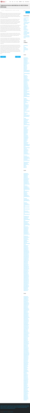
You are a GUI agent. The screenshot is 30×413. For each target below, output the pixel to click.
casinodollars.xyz (26, 138)
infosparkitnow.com (26, 304)
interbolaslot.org (26, 175)
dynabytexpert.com (26, 371)
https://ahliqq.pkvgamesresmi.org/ (11, 408)
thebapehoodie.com (26, 221)
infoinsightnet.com (26, 314)
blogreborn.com (26, 76)
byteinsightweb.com (26, 250)
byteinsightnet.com (26, 316)
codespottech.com (26, 245)
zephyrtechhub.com (26, 391)
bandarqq (25, 47)
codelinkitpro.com (26, 298)
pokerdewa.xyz (26, 140)
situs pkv (26, 407)
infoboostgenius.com (26, 268)
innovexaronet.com (26, 321)
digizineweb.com (26, 318)
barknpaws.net (25, 193)
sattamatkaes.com (26, 203)
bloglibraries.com (26, 218)
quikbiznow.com (26, 395)
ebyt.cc (24, 103)
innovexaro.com (26, 361)
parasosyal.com (26, 222)
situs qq (13, 405)
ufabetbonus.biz (26, 163)
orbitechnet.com (26, 388)
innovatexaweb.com (26, 302)
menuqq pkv (1, 405)
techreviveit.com (26, 263)
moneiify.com (25, 198)
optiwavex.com (25, 389)
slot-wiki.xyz (25, 141)
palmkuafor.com (26, 176)
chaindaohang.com (26, 104)
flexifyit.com (25, 372)
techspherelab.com (26, 348)
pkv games (18, 10)
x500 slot (1, 406)
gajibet (6, 408)
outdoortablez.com (26, 241)
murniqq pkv (11, 406)
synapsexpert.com (26, 393)
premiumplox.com (26, 126)
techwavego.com (26, 339)
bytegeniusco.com (26, 265)
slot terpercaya (22, 405)
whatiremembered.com (27, 100)
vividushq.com (25, 384)
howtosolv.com (25, 121)
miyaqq (4, 408)
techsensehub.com (26, 300)
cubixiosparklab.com (26, 324)
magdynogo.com (26, 290)
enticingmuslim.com (26, 223)
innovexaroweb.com (26, 343)
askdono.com (25, 68)
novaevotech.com (26, 325)
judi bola (28, 405)
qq (17, 407)
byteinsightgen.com (26, 271)
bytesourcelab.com (26, 362)
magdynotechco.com (26, 303)
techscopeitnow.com (26, 286)
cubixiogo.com (25, 386)
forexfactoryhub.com (26, 80)
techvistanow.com (26, 322)
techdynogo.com (26, 246)
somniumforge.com (26, 217)
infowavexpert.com (26, 264)
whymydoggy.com (26, 173)
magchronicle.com (26, 247)
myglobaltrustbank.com (27, 144)
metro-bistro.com (26, 120)
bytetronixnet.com (26, 287)
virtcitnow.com (25, 77)
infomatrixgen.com (26, 273)
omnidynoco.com (26, 390)
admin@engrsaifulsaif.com (8, 10)
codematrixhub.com (26, 266)
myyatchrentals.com (26, 199)
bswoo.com (25, 167)
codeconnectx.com (26, 319)
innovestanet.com (26, 370)
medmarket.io (25, 240)
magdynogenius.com (26, 251)
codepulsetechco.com (26, 317)
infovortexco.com (26, 337)
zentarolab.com (26, 394)
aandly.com (25, 166)
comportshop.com (26, 149)
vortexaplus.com (26, 385)
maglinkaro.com (26, 345)
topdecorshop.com (26, 150)
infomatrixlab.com (26, 349)
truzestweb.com (26, 392)
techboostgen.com (26, 299)
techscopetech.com (26, 341)
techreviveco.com (26, 344)
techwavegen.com (26, 269)
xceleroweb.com (26, 396)
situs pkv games (26, 48)
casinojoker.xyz (26, 139)
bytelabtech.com (26, 301)
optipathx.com (25, 367)
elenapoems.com (26, 226)
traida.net (25, 118)
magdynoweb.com (26, 342)
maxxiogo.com (25, 373)
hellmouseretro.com (26, 227)
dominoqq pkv (4, 406)
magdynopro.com (26, 261)
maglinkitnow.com (26, 249)
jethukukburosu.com (26, 216)
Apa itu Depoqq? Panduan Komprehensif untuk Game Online (26, 19)
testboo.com (25, 123)
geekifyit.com (25, 202)
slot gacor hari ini (26, 49)
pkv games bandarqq (17, 405)
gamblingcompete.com (26, 70)
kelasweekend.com (26, 164)
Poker (14, 10)
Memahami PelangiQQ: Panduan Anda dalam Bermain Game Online (26, 33)
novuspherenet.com (26, 387)
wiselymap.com (26, 78)
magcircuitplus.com (26, 285)
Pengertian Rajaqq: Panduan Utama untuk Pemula (26, 36)
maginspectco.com (26, 289)
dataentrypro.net (26, 177)
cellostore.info (25, 194)
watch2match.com (26, 142)
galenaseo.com (26, 143)
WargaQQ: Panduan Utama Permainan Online (26, 23)
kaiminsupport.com (26, 179)
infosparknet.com (26, 363)
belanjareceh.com (26, 180)
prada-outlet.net (26, 57)
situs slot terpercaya (19, 406)
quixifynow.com (26, 365)
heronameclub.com (26, 239)
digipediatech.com (26, 248)
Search (24, 10)
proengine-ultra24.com (26, 115)
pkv (24, 46)
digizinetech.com (26, 272)
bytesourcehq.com (26, 315)
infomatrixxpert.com (26, 320)
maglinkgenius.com (26, 327)
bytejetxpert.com (26, 288)
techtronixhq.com (26, 296)
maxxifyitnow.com (26, 364)
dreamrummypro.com (26, 178)
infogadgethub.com (26, 297)
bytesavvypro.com (26, 270)
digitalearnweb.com (26, 174)
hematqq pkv (15, 406)
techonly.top (25, 69)
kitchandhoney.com (26, 119)
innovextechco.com (26, 326)
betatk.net (25, 165)
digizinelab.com (26, 338)
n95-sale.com (25, 75)
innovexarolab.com (26, 274)
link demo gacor (26, 45)
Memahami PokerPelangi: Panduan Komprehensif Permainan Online (26, 27)
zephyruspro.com (26, 366)
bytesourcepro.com (26, 347)
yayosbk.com (25, 127)
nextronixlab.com (26, 368)
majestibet (1, 408)
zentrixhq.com (25, 369)
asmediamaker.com (26, 195)
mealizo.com (25, 192)
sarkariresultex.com (26, 191)
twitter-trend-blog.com (26, 93)
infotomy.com (25, 242)
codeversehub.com (26, 350)
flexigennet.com (26, 238)
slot (14, 405)
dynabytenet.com (26, 346)
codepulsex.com (26, 340)
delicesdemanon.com (26, 122)
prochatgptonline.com (26, 79)
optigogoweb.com (26, 397)
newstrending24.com (26, 162)
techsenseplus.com (26, 267)
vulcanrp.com (25, 92)
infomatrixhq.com (26, 323)
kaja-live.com (25, 81)
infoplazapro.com (26, 262)
